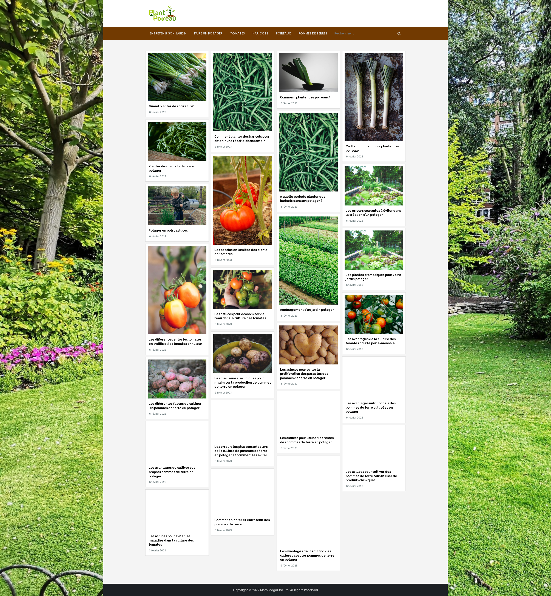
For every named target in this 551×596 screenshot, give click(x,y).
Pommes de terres (313, 33)
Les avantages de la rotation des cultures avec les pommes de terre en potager (307, 555)
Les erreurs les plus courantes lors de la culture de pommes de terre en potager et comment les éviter (241, 451)
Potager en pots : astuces (168, 230)
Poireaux (283, 33)
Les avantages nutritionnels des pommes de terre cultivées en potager (371, 407)
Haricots (260, 33)
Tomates (237, 33)
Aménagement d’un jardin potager (307, 309)
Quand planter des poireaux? (171, 106)
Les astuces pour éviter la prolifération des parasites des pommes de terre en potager (304, 374)
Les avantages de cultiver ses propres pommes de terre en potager (172, 472)
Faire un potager (208, 33)
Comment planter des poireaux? (305, 97)
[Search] (399, 33)
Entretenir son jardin (168, 33)
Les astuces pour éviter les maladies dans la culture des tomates (171, 540)
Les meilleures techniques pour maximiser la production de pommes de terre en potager (242, 382)
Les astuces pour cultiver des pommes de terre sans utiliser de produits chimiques (371, 476)
